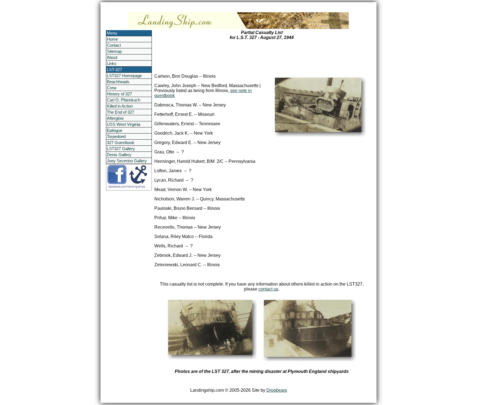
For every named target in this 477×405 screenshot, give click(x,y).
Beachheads (118, 81)
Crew (111, 87)
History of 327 (119, 94)
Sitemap (114, 51)
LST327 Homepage (124, 75)
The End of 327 (120, 112)
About (112, 57)
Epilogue (114, 130)
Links (111, 63)
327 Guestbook (120, 142)
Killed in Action (120, 106)
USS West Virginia (123, 124)
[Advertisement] (128, 273)
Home (112, 39)
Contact (114, 45)
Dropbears (276, 390)
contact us (268, 289)
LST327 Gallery (121, 148)
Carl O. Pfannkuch (123, 100)
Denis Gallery (119, 154)
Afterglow (115, 118)
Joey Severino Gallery (127, 160)
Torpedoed (116, 136)
